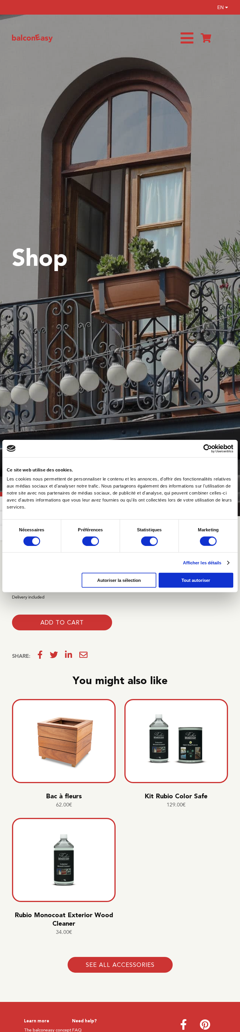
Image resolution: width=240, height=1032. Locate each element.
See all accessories (120, 964)
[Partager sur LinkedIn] (68, 656)
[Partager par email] (83, 656)
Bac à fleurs (64, 796)
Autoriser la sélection (119, 580)
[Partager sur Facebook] (40, 656)
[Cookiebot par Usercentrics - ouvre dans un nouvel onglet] (207, 448)
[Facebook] (183, 1027)
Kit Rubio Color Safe (176, 796)
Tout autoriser (195, 580)
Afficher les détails (202, 562)
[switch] (90, 541)
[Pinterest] (205, 1027)
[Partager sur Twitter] (54, 656)
